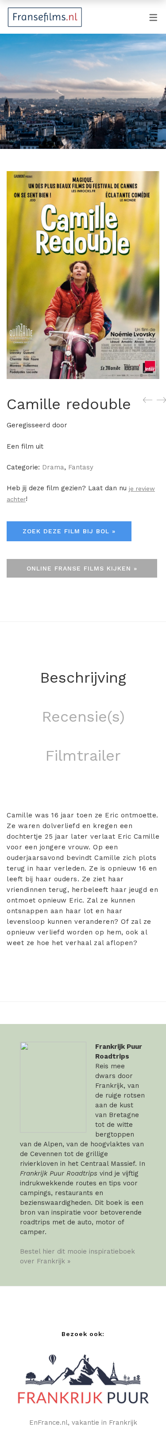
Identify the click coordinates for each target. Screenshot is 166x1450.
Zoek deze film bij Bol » (69, 531)
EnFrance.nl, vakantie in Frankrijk (83, 1423)
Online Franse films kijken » (82, 568)
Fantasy (80, 467)
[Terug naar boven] (142, 1426)
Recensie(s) (83, 716)
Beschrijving (83, 677)
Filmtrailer (83, 755)
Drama (53, 467)
